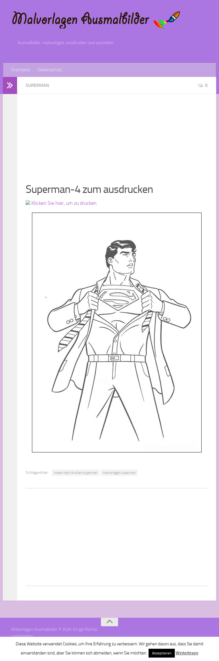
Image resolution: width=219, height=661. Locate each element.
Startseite (20, 69)
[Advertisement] (116, 134)
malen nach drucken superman (75, 473)
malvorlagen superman (119, 473)
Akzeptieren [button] (161, 653)
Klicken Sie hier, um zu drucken (63, 203)
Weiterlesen (187, 653)
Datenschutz (50, 69)
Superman (37, 85)
